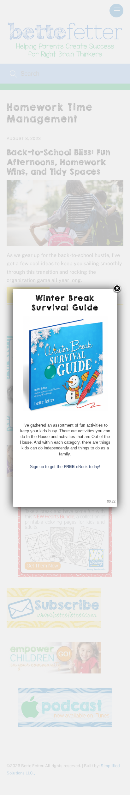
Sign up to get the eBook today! (65, 466)
